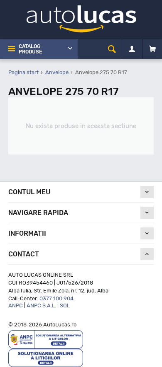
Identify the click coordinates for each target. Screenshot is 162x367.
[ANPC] (45, 339)
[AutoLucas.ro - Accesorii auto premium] (81, 18)
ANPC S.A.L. (41, 305)
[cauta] (112, 49)
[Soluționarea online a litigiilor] (45, 357)
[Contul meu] (132, 49)
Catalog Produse (30, 49)
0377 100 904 (56, 298)
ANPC (15, 305)
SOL (65, 305)
